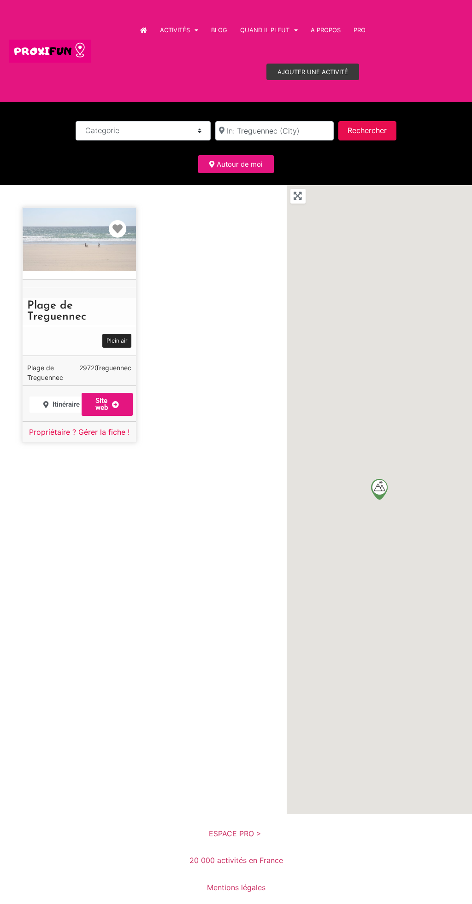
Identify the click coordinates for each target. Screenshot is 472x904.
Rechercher (372, 130)
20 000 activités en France (236, 860)
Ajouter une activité (312, 72)
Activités (175, 30)
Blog (219, 30)
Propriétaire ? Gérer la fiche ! (79, 432)
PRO (360, 30)
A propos (326, 30)
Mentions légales (236, 887)
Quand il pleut (264, 30)
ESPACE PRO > (236, 833)
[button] (379, 489)
